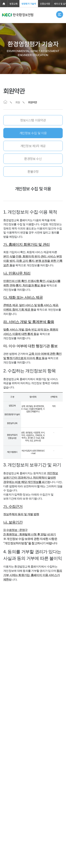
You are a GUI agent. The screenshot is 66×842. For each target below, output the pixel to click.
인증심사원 (45, 3)
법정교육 (14, 3)
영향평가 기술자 (28, 3)
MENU (59, 14)
